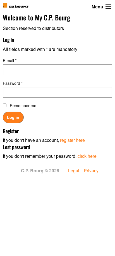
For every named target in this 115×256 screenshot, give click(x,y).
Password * (13, 83)
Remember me (23, 105)
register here (72, 140)
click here (87, 156)
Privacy (91, 170)
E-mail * (9, 60)
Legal (73, 170)
